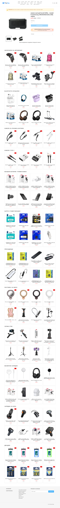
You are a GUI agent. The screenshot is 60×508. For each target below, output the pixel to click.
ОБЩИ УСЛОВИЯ (21, 492)
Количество (32, 20)
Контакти (20, 495)
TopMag (51, 504)
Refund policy (21, 498)
